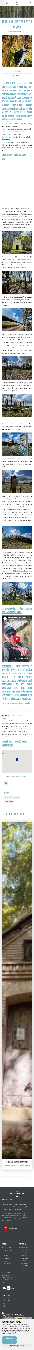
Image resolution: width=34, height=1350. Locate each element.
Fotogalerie (17, 75)
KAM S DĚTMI (25, 1253)
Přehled (17, 71)
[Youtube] (6, 783)
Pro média (7, 1258)
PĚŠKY (24, 31)
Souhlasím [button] (9, 1338)
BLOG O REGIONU (7, 1200)
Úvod (10, 31)
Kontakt (6, 1256)
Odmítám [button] (9, 1342)
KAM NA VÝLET (17, 31)
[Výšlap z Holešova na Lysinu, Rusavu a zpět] (17, 990)
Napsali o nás (8, 1250)
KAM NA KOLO (25, 1250)
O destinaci (7, 1247)
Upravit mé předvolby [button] (17, 1345)
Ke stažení (7, 1253)
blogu (19, 1209)
